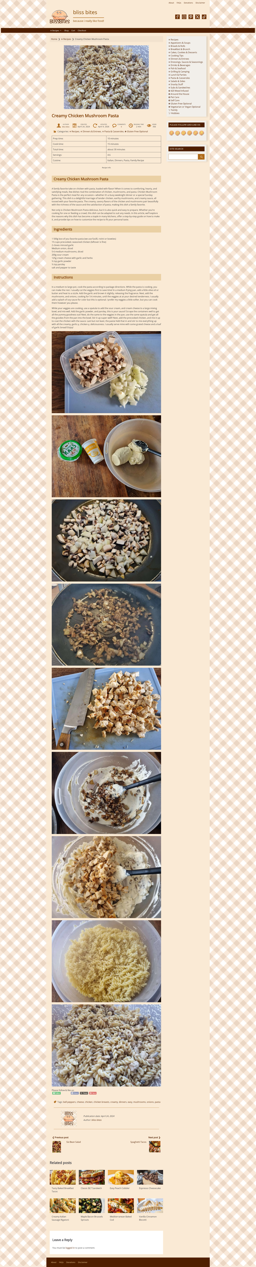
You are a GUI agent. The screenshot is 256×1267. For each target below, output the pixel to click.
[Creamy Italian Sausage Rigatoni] (63, 1205)
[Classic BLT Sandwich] (92, 1177)
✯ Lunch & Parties (177, 74)
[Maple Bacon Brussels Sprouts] (92, 1205)
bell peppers (69, 1101)
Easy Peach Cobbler (120, 1188)
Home (54, 39)
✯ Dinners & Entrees (90, 131)
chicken (89, 1101)
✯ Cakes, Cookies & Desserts (182, 52)
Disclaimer (200, 2)
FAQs (179, 2)
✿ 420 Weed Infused (178, 90)
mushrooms (139, 1101)
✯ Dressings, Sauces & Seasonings (185, 62)
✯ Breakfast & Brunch (179, 49)
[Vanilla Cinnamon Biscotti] (150, 1205)
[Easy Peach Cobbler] (121, 1177)
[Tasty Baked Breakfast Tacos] (63, 1177)
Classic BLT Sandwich (91, 1188)
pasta (157, 1101)
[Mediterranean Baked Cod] (121, 1205)
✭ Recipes (54, 30)
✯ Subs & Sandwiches (179, 87)
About (171, 2)
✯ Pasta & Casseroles (113, 131)
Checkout (82, 30)
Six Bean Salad (73, 1141)
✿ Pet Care (173, 97)
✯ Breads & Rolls (176, 46)
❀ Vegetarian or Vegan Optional (184, 106)
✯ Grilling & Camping (178, 71)
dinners (123, 1101)
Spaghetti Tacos (138, 1141)
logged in (70, 1247)
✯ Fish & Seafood (177, 68)
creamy (114, 1101)
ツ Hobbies (173, 113)
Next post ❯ (154, 1137)
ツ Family (172, 110)
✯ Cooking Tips (175, 55)
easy (130, 1101)
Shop (66, 30)
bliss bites (85, 12)
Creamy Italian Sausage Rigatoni (60, 1218)
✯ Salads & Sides (176, 81)
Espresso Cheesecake (150, 1188)
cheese (80, 1101)
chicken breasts (101, 1101)
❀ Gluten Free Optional (136, 131)
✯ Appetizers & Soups (179, 42)
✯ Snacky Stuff (175, 84)
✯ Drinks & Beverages (179, 65)
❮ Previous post (60, 1137)
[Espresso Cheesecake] (150, 1177)
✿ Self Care (173, 100)
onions (150, 1101)
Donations (188, 2)
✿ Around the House (178, 94)
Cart (73, 30)
